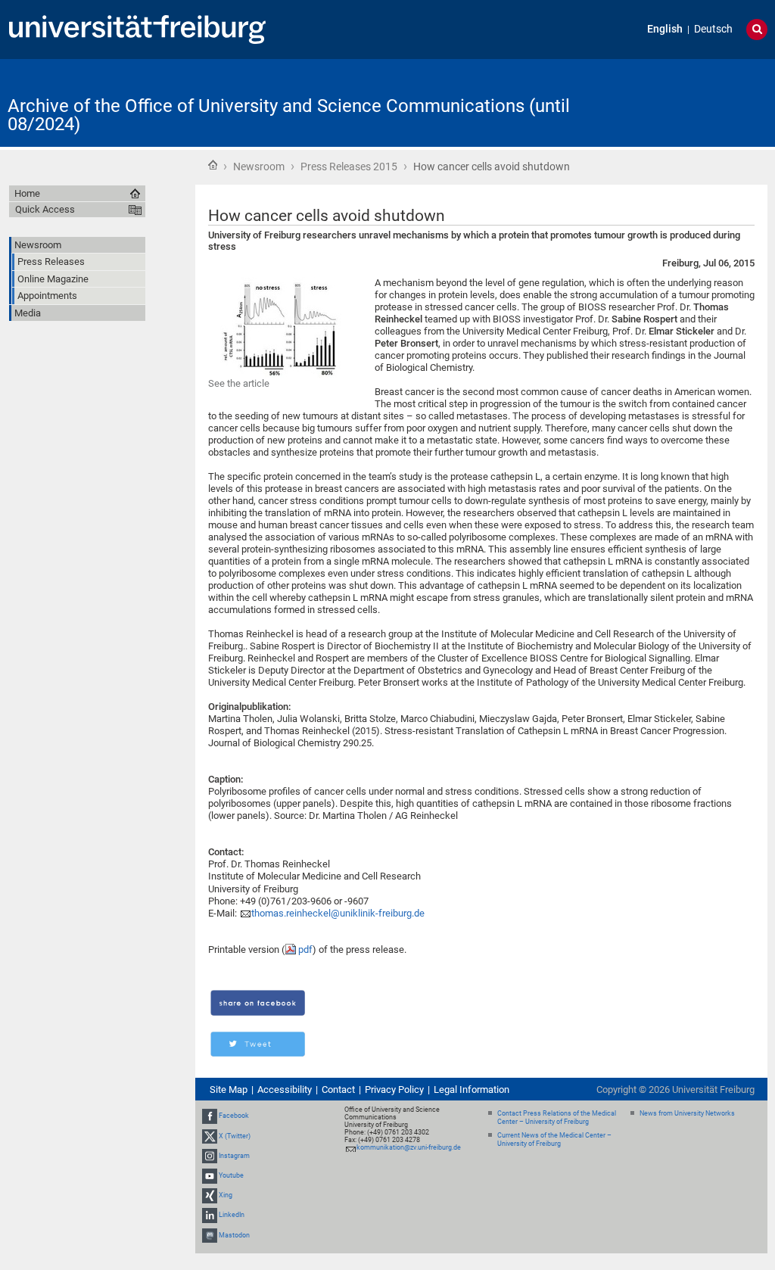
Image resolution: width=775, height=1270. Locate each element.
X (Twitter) (235, 1136)
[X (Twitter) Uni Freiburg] (209, 1136)
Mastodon (234, 1235)
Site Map (228, 1089)
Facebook (234, 1115)
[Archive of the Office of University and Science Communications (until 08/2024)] (693, 102)
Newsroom (259, 166)
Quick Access (45, 209)
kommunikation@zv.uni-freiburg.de (408, 1147)
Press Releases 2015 (348, 166)
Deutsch (713, 29)
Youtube (231, 1175)
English (665, 29)
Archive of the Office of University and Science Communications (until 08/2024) (289, 115)
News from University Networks (687, 1113)
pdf (305, 949)
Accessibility (284, 1089)
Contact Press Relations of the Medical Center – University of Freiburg (556, 1117)
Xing (225, 1195)
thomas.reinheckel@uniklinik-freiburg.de (338, 913)
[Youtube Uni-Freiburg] (209, 1175)
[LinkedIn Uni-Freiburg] (209, 1215)
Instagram (234, 1155)
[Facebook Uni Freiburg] (209, 1115)
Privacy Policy (394, 1089)
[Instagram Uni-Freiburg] (209, 1155)
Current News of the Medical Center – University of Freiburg (554, 1139)
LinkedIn (231, 1215)
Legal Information (471, 1089)
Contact (338, 1089)
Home (212, 165)
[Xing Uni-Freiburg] (209, 1195)
